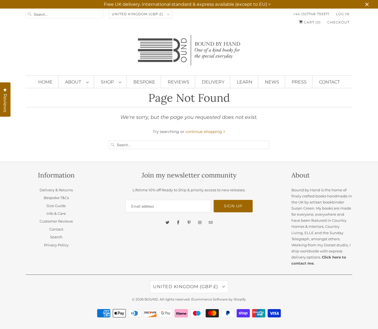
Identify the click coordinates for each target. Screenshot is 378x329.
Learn (244, 82)
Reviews (178, 82)
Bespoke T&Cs (56, 197)
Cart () (312, 22)
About (74, 82)
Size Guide (56, 205)
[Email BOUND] (210, 222)
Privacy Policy (56, 245)
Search (56, 237)
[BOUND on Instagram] (199, 222)
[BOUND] (189, 52)
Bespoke (144, 82)
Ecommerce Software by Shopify (218, 299)
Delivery (213, 82)
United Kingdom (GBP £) (138, 14)
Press (299, 82)
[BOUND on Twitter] (167, 222)
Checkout (338, 22)
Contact (329, 82)
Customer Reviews (56, 221)
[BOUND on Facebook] (178, 222)
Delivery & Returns (56, 190)
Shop (108, 82)
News (272, 82)
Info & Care (56, 213)
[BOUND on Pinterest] (189, 222)
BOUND (151, 299)
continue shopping (204, 131)
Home (45, 82)
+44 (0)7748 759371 (311, 14)
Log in (342, 14)
